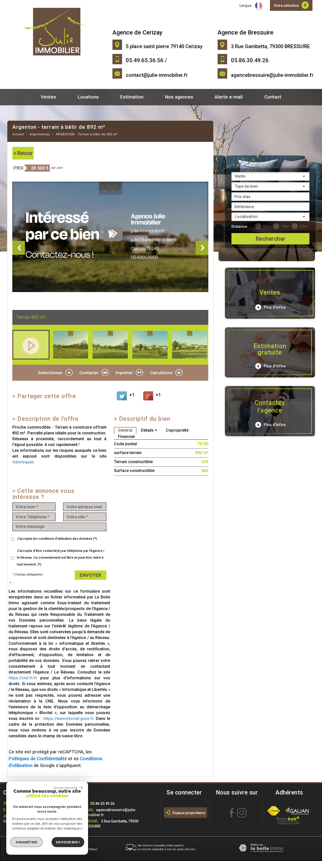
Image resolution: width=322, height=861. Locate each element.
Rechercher (271, 239)
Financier (126, 436)
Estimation (131, 97)
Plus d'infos (274, 307)
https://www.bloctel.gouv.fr (68, 718)
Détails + (149, 430)
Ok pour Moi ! (68, 842)
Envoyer (90, 575)
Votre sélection (286, 6)
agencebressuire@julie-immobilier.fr (272, 75)
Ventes (48, 97)
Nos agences (179, 97)
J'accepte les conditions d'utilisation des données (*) (57, 538)
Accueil (18, 134)
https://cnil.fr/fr (23, 678)
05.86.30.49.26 (102, 804)
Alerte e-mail (229, 97)
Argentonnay (40, 134)
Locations (88, 97)
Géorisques (23, 462)
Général (125, 430)
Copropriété (177, 430)
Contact (272, 97)
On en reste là (65, 787)
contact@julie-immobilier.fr (157, 75)
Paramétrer (26, 842)
